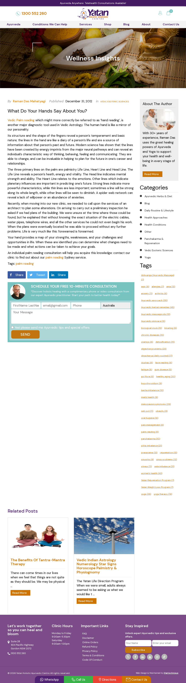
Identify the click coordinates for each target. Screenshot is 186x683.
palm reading (55, 257)
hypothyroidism (151, 383)
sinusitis (147, 459)
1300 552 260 (34, 13)
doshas (147, 362)
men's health (149, 397)
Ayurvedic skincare (153, 321)
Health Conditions (155, 224)
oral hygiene (149, 417)
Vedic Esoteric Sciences (114, 101)
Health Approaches (156, 217)
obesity (161, 411)
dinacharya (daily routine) (156, 355)
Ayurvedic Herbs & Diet (158, 196)
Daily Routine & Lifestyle (159, 210)
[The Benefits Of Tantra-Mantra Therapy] (38, 553)
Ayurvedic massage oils (155, 314)
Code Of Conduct (92, 659)
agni (145, 286)
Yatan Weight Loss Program (157, 487)
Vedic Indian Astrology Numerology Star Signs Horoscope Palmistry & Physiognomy (97, 566)
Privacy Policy (90, 651)
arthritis (161, 293)
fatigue (146, 369)
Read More (151, 174)
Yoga (148, 257)
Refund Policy (89, 646)
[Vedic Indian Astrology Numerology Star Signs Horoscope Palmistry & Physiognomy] (104, 553)
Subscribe (138, 650)
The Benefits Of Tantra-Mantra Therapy (38, 562)
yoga (146, 494)
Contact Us (171, 24)
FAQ (84, 633)
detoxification (165, 341)
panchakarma (150, 438)
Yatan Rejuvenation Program (157, 480)
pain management (152, 424)
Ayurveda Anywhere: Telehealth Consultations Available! (93, 3)
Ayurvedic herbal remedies (157, 307)
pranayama (149, 452)
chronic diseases (152, 334)
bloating (170, 328)
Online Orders (90, 642)
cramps (147, 341)
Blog (126, 24)
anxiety (146, 293)
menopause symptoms (156, 404)
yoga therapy (163, 494)
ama (170, 286)
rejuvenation (168, 452)
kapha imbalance (152, 390)
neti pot (147, 411)
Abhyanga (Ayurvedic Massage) (157, 277)
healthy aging (165, 376)
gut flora (147, 376)
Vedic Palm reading (21, 120)
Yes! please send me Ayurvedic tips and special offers (52, 327)
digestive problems (153, 348)
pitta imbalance (151, 445)
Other (148, 231)
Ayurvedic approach (154, 300)
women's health (151, 473)
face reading (163, 362)
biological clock (151, 328)
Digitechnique (171, 673)
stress (146, 466)
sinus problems (166, 459)
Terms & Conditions (93, 655)
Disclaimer (88, 637)
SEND (25, 334)
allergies (158, 286)
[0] (168, 13)
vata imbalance (164, 466)
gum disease (163, 369)
